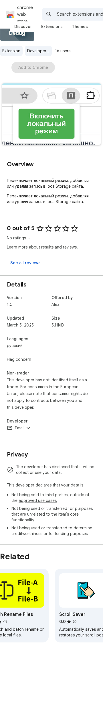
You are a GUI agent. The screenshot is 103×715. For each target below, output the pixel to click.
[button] (51, 114)
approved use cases (38, 500)
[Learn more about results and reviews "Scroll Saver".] (75, 621)
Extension (11, 50)
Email (19, 427)
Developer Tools (39, 50)
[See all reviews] (25, 263)
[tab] (23, 26)
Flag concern (19, 359)
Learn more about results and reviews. (42, 247)
